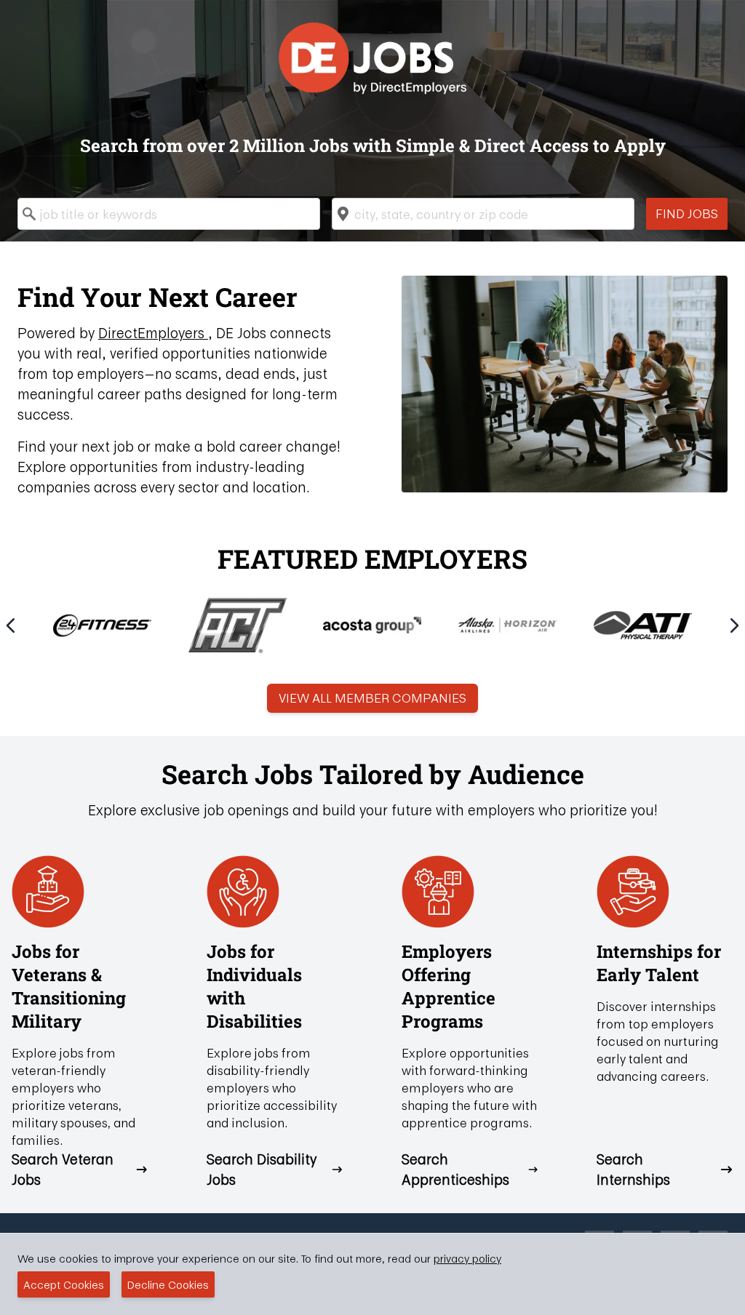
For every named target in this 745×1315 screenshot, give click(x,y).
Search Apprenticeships (455, 1169)
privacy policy (467, 1258)
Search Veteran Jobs (62, 1169)
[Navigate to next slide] (734, 625)
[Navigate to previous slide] (11, 625)
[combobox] (168, 214)
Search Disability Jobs (261, 1169)
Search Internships (633, 1169)
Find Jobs (687, 213)
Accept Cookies (63, 1284)
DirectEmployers (153, 332)
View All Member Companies (372, 698)
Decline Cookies (168, 1284)
